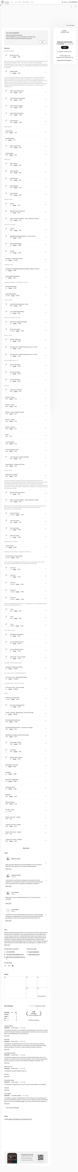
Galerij (19, 2)
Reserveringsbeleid (34, 951)
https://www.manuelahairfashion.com (15, 957)
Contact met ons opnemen (64, 60)
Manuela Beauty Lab (34, 954)
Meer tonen (26, 848)
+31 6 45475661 (72, 2)
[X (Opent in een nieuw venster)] (5, 965)
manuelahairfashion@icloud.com (15, 954)
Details (14, 57)
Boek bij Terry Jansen (26, 897)
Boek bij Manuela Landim (26, 863)
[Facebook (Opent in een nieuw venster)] (12, 965)
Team (11, 2)
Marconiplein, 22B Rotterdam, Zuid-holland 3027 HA (64, 56)
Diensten (7, 2)
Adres (32, 2)
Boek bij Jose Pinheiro (26, 915)
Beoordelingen (26, 2)
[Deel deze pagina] (71, 6)
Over (16, 2)
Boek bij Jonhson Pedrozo (26, 880)
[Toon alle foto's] (39, 17)
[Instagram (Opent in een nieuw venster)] (9, 965)
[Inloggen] (75, 6)
